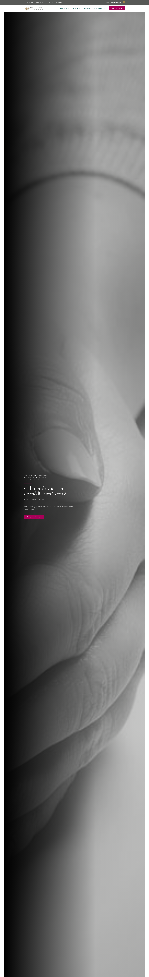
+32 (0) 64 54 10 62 (56, 2)
